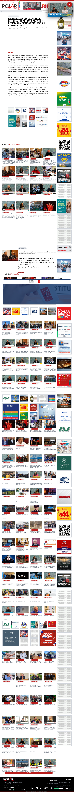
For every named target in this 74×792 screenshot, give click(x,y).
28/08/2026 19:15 (21, 746)
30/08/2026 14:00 (7, 513)
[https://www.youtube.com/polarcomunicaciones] (19, 9)
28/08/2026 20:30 (21, 724)
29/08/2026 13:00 (35, 614)
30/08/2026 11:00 (49, 513)
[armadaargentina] (10, 261)
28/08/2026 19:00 (35, 746)
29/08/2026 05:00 (35, 681)
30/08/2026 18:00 (49, 479)
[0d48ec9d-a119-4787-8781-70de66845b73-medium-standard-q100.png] (9, 8)
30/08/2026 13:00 (21, 513)
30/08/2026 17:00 (21, 496)
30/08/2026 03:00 (49, 546)
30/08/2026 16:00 (35, 496)
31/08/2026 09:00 (48, 212)
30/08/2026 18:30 (35, 479)
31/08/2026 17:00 (7, 329)
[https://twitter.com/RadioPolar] (19, 5)
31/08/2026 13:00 (7, 176)
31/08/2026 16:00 (21, 329)
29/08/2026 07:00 (7, 681)
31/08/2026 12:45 (20, 176)
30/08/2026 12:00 (35, 513)
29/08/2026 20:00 (7, 580)
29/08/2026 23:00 (7, 563)
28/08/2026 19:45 (49, 724)
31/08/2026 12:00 (48, 176)
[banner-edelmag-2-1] (11, 419)
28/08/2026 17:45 (35, 767)
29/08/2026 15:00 (7, 614)
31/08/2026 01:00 (7, 445)
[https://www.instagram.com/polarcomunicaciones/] (19, 8)
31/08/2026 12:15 (34, 176)
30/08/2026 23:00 (35, 445)
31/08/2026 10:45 (48, 194)
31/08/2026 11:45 (7, 194)
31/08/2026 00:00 (21, 445)
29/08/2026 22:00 (21, 563)
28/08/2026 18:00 (21, 767)
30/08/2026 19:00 (7, 479)
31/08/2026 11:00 (34, 194)
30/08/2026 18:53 (21, 479)
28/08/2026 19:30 (7, 746)
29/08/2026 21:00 (35, 563)
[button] (69, 4)
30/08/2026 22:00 (49, 445)
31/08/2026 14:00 (49, 329)
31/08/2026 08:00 (21, 428)
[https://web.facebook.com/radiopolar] (19, 4)
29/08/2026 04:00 (49, 681)
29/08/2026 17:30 (21, 597)
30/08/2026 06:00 (7, 546)
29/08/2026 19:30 (21, 580)
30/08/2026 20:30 (21, 462)
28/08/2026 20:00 (35, 724)
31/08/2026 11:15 (20, 194)
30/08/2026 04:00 (35, 546)
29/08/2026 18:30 (49, 580)
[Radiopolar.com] (1, 11)
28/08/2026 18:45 (49, 746)
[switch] (46, 788)
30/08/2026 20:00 (35, 462)
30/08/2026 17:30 (7, 496)
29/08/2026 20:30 (49, 563)
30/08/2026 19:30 (49, 462)
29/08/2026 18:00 (7, 597)
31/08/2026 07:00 (35, 428)
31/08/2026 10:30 (7, 212)
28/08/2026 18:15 (7, 767)
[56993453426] (19, 2)
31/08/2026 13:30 (7, 347)
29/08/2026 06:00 (21, 681)
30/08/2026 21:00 (7, 462)
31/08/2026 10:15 (20, 212)
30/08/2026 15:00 (49, 496)
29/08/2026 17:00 (35, 597)
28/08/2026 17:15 (49, 767)
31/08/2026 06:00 (49, 428)
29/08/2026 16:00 (49, 597)
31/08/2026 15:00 (35, 329)
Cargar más (29, 772)
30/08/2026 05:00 (21, 546)
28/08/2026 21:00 (7, 724)
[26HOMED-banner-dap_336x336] (47, 419)
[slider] (13, 789)
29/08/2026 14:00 (21, 614)
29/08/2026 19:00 (35, 580)
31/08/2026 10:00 (34, 212)
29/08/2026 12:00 (49, 614)
